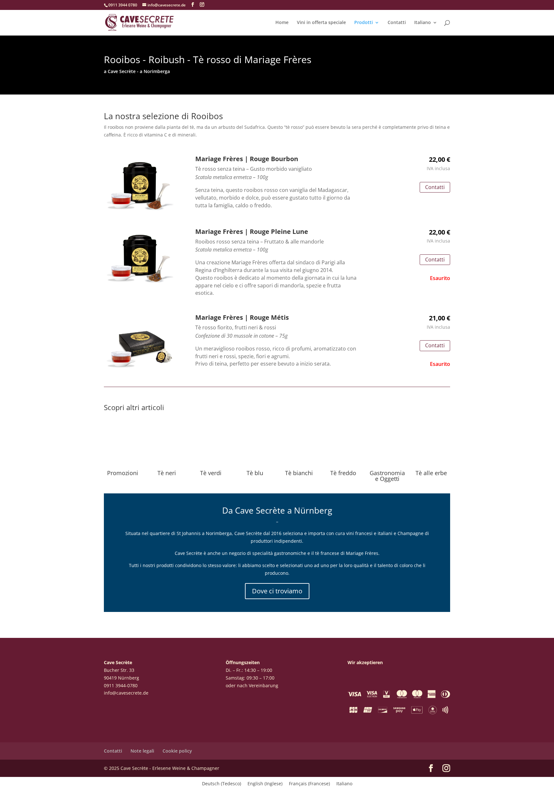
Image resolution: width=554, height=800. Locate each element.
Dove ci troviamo (277, 591)
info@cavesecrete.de (126, 693)
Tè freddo (343, 473)
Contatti (397, 22)
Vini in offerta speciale (321, 22)
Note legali (142, 751)
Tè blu (255, 473)
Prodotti (363, 22)
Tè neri (166, 473)
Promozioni (122, 473)
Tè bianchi (299, 473)
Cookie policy (177, 751)
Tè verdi (211, 473)
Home (282, 22)
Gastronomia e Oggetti (387, 475)
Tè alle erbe (431, 473)
